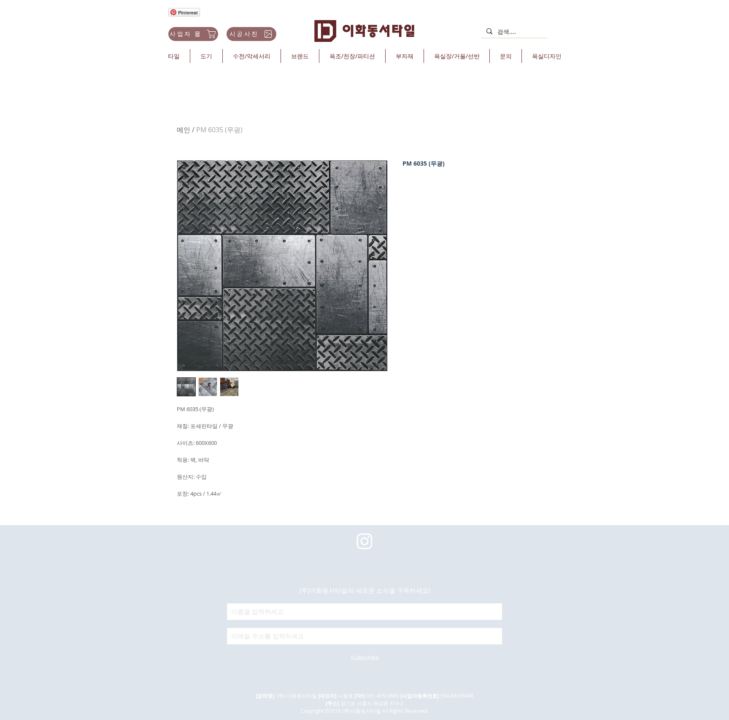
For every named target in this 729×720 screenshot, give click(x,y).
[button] (174, 56)
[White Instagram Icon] (364, 541)
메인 (183, 129)
